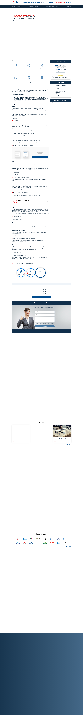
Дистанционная (58, 69)
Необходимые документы (59, 93)
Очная (64, 69)
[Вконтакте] (66, 2)
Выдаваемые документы (59, 89)
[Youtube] (69, 2)
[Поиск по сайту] (55, 2)
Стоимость (57, 95)
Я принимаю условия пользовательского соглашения (61, 76)
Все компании (68, 546)
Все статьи (68, 444)
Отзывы (28, 2)
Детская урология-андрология (17, 287)
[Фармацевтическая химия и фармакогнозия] (60, 102)
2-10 (60, 65)
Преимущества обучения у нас (60, 85)
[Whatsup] (70, 2)
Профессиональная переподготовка (52, 6)
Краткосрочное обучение (16, 6)
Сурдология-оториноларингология (18, 285)
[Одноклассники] (68, 2)
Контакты (38, 2)
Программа (57, 88)
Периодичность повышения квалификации (60, 92)
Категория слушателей (59, 86)
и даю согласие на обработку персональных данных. (61, 77)
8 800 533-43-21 (50, 2)
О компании (25, 2)
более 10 (64, 65)
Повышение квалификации (33, 6)
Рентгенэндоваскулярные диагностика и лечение (20, 289)
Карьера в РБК (33, 2)
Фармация (14, 293)
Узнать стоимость (40, 157)
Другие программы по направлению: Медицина (41, 296)
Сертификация (68, 6)
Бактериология (15, 291)
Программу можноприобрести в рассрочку (25, 201)
